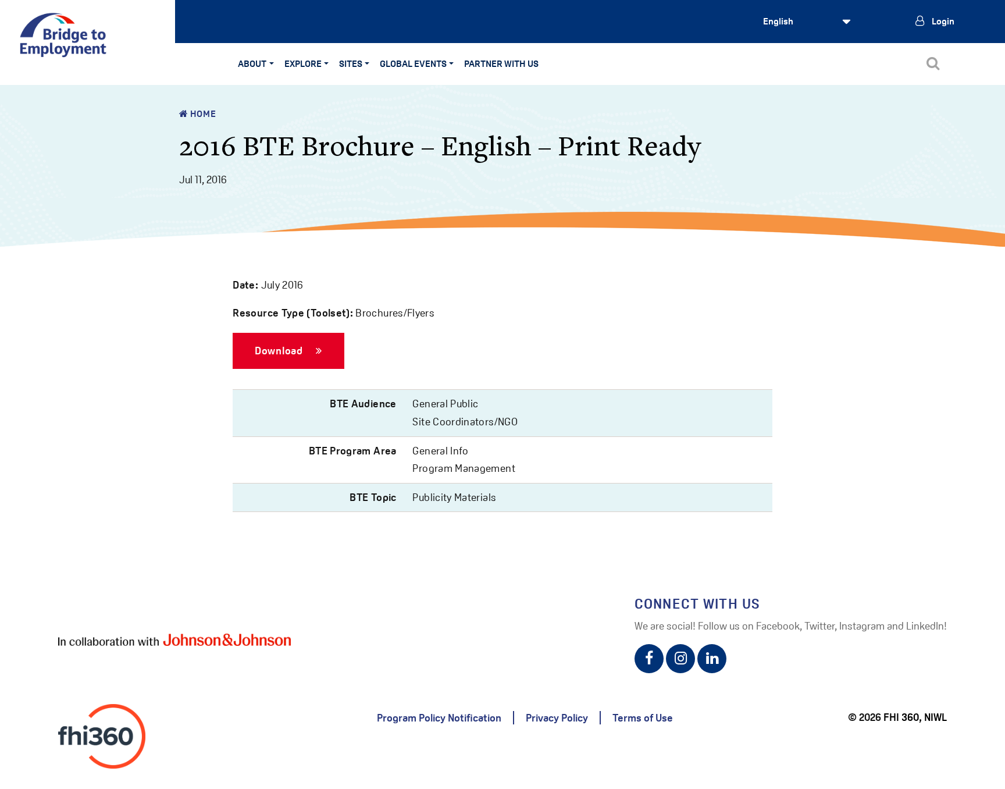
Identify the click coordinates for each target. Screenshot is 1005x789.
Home (202, 114)
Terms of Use (642, 717)
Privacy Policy (557, 717)
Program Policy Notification (439, 717)
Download (280, 350)
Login (942, 21)
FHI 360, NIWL (915, 717)
